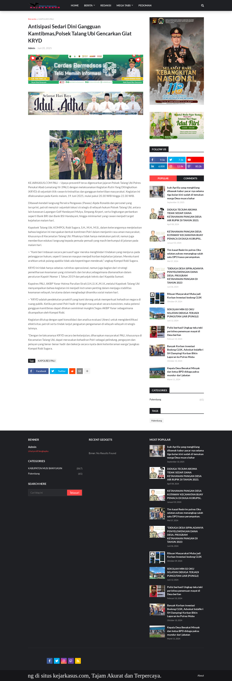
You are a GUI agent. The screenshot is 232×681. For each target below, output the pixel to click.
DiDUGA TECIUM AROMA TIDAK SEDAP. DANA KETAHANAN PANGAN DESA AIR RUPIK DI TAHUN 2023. (184, 215)
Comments (190, 178)
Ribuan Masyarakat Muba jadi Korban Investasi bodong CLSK (184, 295)
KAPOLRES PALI (46, 19)
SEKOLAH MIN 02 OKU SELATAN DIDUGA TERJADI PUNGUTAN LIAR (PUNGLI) (183, 313)
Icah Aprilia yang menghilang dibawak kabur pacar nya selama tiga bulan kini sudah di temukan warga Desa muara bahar (185, 193)
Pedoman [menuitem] (145, 5)
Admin (32, 446)
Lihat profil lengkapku (38, 451)
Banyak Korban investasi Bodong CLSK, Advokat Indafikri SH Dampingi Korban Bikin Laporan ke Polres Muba (185, 351)
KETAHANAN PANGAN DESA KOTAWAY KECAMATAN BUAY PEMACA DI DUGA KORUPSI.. (185, 235)
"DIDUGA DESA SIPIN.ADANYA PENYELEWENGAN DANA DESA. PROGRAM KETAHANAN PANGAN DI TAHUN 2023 (185, 275)
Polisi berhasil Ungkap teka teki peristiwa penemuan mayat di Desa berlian (185, 331)
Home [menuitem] (75, 5)
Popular (163, 178)
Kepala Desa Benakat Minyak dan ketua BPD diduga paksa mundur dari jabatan (183, 372)
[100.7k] (195, 160)
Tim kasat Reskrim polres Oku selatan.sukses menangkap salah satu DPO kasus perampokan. (185, 253)
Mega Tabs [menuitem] (124, 5)
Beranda (32, 19)
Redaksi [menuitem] (105, 5)
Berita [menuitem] (88, 5)
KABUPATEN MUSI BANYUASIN (55, 468)
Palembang (177, 399)
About (201, 675)
